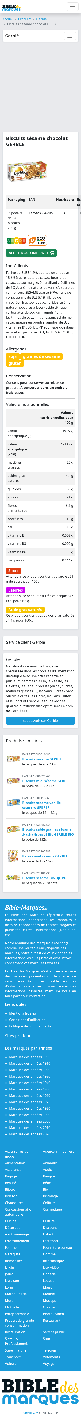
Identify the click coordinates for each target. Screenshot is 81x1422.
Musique (50, 1300)
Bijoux (10, 1189)
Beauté (10, 1183)
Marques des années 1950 (29, 1089)
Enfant (48, 1234)
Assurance (13, 1169)
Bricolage (50, 1196)
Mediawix (30, 1413)
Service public (54, 1332)
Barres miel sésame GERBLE (45, 856)
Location (49, 1280)
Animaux (50, 1163)
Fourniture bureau (57, 1247)
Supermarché (15, 1350)
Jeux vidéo (51, 1267)
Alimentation (15, 1163)
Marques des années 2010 (29, 1127)
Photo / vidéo (53, 1314)
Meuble (49, 1294)
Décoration (14, 1227)
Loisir (9, 1287)
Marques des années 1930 (29, 1076)
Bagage (11, 1176)
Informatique (53, 1260)
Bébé (47, 1183)
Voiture (11, 1363)
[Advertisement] (40, 84)
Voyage (49, 1363)
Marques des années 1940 (29, 1082)
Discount (50, 1227)
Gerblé (41, 19)
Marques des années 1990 (29, 1115)
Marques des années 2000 (29, 1121)
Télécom (49, 1350)
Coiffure (49, 1202)
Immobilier (13, 1260)
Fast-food (50, 1241)
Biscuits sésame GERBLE (42, 759)
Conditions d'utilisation (27, 1019)
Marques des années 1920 (29, 1070)
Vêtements (51, 1357)
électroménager (17, 1234)
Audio (47, 1169)
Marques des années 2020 (29, 1134)
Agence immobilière (58, 1151)
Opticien (49, 1307)
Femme (11, 1247)
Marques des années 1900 (29, 1057)
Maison (49, 1287)
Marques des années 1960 (29, 1095)
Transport (13, 1357)
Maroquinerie (16, 1294)
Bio (45, 1189)
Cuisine (10, 1221)
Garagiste (12, 1254)
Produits (25, 19)
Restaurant (51, 1320)
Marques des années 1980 (29, 1108)
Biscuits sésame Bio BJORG (44, 878)
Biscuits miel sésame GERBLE (46, 781)
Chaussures (14, 1202)
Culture (49, 1221)
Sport (47, 1338)
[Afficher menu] (73, 6)
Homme (49, 1254)
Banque (49, 1176)
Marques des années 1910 (29, 1063)
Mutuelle (12, 1307)
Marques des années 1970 (29, 1102)
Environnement (17, 1241)
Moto (9, 1300)
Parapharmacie (17, 1314)
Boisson (11, 1196)
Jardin (9, 1267)
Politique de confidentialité (30, 1026)
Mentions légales (22, 1013)
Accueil (8, 19)
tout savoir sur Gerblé (40, 720)
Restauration (15, 1332)
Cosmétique (52, 1209)
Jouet (9, 1274)
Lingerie (49, 1274)
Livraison (12, 1280)
